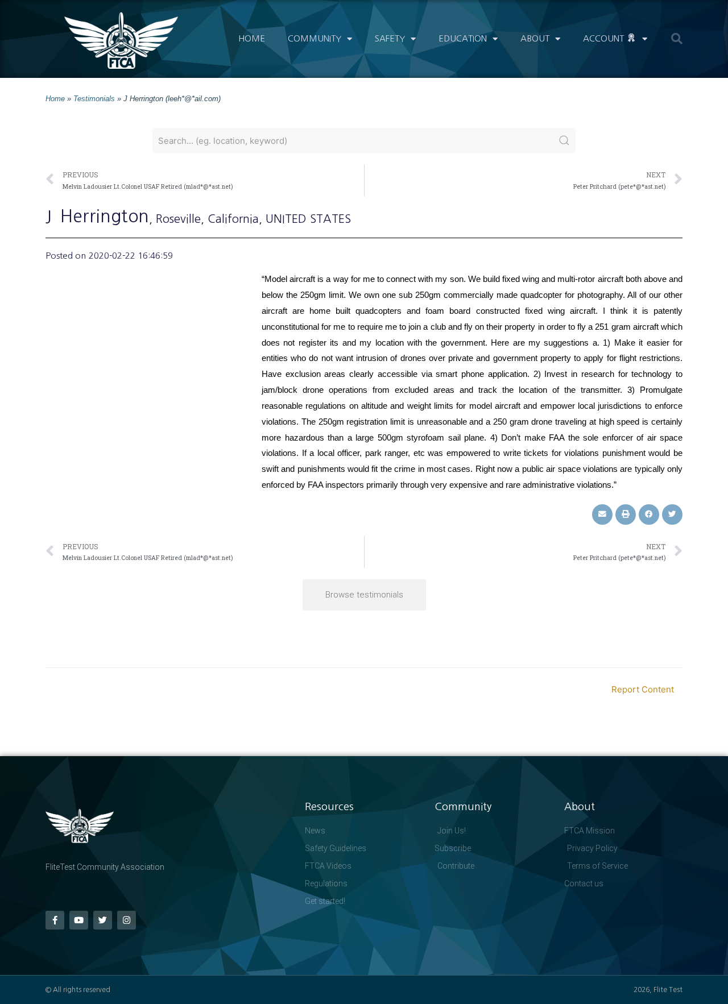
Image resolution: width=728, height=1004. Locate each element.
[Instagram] (126, 920)
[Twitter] (102, 920)
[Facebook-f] (55, 920)
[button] (676, 38)
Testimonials (94, 98)
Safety (390, 38)
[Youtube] (78, 920)
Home (251, 38)
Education (463, 38)
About (534, 38)
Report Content (642, 689)
